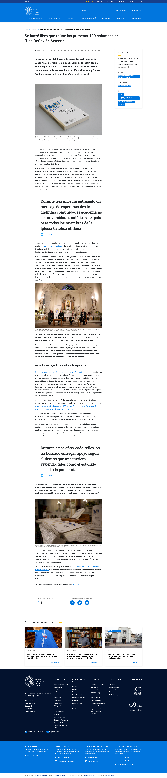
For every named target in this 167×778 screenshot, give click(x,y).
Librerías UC (94, 690)
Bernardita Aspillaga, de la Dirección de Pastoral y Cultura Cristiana (61, 372)
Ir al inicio (26, 1)
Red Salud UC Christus (97, 684)
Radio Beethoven (77, 703)
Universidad (57, 700)
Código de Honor (59, 706)
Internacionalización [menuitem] (88, 19)
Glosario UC (75, 706)
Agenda (74, 689)
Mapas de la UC (58, 723)
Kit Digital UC (110, 775)
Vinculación (57, 697)
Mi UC (132, 1)
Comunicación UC (78, 680)
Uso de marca (76, 709)
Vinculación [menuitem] (121, 19)
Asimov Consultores (43, 775)
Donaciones (122, 1)
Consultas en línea (114, 687)
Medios (100, 1)
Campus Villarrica (30, 711)
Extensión (57, 695)
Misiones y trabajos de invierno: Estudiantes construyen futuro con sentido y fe (43, 656)
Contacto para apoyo (94, 757)
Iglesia (121, 94)
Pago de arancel (96, 709)
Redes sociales (76, 692)
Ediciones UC (58, 703)
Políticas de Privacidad (34, 732)
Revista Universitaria (78, 697)
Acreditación (136, 679)
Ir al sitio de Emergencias (66, 761)
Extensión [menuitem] (106, 19)
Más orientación (93, 761)
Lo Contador (28, 708)
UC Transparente (59, 711)
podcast (59, 246)
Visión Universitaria (34, 631)
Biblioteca (110, 1)
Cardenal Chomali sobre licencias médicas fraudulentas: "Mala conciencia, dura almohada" (82, 656)
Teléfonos (112, 684)
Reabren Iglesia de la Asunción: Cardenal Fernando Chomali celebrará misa (122, 656)
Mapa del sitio (53, 732)
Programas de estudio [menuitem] (34, 19)
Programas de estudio (61, 684)
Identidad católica (124, 85)
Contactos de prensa (115, 695)
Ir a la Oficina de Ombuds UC (127, 764)
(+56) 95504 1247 (124, 760)
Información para (122, 10)
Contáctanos (115, 679)
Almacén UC (94, 687)
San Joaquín (28, 706)
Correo (141, 1)
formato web (49, 246)
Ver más (55, 662)
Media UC (75, 700)
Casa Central (29, 700)
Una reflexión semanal (126, 101)
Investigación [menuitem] (54, 19)
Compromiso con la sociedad (125, 98)
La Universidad (61, 679)
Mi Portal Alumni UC (97, 700)
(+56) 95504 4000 (33, 755)
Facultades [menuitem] (70, 19)
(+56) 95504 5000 (63, 757)
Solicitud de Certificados (98, 703)
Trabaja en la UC (96, 697)
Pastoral (121, 104)
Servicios (95, 679)
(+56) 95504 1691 (124, 757)
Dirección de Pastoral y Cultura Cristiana (126, 76)
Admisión (89, 1)
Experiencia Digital (59, 775)
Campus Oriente (30, 703)
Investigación (58, 687)
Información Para (59, 717)
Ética (70, 631)
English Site (136, 10)
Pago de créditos (96, 706)
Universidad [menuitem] (136, 19)
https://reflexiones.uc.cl (82, 584)
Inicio (26, 29)
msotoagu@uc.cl (123, 67)
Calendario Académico (61, 720)
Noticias (34, 29)
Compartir (48, 234)
